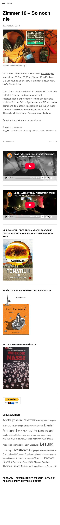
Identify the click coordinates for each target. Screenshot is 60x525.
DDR (19, 431)
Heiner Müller (10, 438)
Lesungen (17, 127)
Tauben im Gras (20, 462)
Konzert (25, 444)
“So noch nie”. (15, 84)
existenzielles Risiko (12, 434)
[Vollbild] (53, 178)
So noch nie (39, 130)
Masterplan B (46, 450)
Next (53, 143)
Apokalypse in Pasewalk (19, 420)
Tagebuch (38, 458)
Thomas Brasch (11, 466)
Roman (5, 458)
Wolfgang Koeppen (37, 466)
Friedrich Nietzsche (27, 435)
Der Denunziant (42, 430)
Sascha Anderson (16, 458)
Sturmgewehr (29, 458)
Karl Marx (47, 438)
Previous (16, 143)
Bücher (40, 425)
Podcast (21, 454)
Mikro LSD (13, 454)
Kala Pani (37, 438)
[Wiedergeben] (6, 178)
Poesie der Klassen (33, 454)
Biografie (53, 421)
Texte (30, 462)
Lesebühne (17, 130)
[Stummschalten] (49, 178)
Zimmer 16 (37, 77)
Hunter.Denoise (25, 438)
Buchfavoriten (7, 426)
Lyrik (37, 450)
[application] (30, 166)
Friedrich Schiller (39, 435)
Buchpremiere (30, 425)
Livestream (20, 450)
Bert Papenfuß (42, 420)
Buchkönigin (47, 73)
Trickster (24, 466)
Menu (9, 3)
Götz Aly (48, 435)
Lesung (28, 130)
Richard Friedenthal (49, 454)
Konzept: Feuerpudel (12, 444)
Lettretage (7, 450)
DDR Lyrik (27, 431)
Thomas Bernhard (42, 462)
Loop (32, 450)
